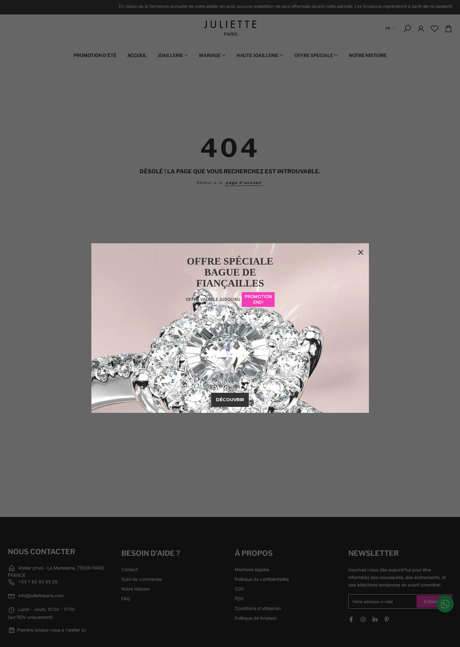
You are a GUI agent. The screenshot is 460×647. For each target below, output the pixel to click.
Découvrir (230, 399)
